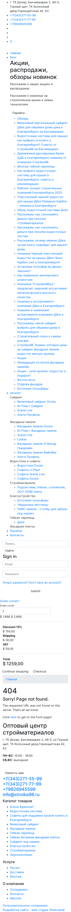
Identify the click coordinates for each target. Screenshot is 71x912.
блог (13, 57)
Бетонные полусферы (32, 388)
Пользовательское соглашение (25, 905)
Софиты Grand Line (31, 474)
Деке (20, 522)
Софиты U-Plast (28, 470)
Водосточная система (26, 811)
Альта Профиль (28, 457)
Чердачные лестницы (32, 504)
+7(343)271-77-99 (23, 19)
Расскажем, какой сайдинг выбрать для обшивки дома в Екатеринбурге (38, 327)
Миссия (15, 898)
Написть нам (14, 773)
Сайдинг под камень (25, 841)
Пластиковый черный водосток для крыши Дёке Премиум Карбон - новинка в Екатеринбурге (42, 201)
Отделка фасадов (29, 384)
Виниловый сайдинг (24, 824)
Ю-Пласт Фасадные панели (37, 430)
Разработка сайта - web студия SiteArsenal (34, 910)
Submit (35, 591)
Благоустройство (23, 846)
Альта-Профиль (28, 414)
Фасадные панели (23, 828)
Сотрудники (18, 889)
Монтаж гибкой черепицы (36, 166)
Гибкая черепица (22, 833)
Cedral (21, 439)
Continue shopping (15, 671)
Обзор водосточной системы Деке (42, 210)
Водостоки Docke (30, 465)
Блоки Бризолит (22, 807)
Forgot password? (15, 582)
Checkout (39, 671)
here (14, 717)
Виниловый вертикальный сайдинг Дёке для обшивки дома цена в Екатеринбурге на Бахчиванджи (42, 127)
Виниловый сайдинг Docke (36, 401)
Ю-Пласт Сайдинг (30, 406)
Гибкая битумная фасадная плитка (35, 837)
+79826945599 (21, 24)
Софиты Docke (28, 478)
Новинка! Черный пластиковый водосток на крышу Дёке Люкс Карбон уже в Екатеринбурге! (39, 258)
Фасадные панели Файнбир (36, 452)
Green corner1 (9, 601)
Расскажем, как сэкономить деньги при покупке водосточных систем (41, 232)
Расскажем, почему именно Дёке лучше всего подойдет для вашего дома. (42, 245)
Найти (9, 550)
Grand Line (24, 410)
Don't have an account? (45, 582)
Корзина (16, 531)
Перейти (18, 113)
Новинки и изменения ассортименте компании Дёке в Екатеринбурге (40, 314)
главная (15, 53)
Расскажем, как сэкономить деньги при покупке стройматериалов (37, 218)
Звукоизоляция (21, 854)
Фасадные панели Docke (35, 426)
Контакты (17, 535)
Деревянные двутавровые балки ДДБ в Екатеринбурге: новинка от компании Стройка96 (41, 158)
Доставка (17, 872)
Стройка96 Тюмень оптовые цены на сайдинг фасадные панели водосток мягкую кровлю (42, 349)
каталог (15, 393)
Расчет (15, 868)
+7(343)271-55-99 (23, 15)
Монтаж (15, 876)
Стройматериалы (22, 850)
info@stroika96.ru (21, 794)
